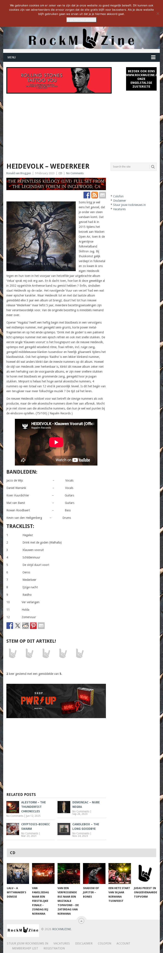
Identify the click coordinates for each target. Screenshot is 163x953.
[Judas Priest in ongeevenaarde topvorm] (145, 873)
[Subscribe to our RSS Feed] (94, 195)
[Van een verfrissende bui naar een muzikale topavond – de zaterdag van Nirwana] (69, 873)
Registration (54, 948)
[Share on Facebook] (9, 625)
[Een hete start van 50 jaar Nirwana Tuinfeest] (119, 873)
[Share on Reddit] (25, 625)
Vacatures (119, 209)
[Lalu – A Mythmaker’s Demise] (18, 873)
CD (60, 173)
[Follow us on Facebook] (86, 195)
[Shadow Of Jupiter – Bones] (94, 873)
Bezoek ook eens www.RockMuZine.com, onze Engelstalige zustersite (141, 78)
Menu (11, 57)
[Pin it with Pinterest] (33, 625)
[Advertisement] (81, 125)
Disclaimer (119, 200)
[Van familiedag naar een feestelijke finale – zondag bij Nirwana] (43, 873)
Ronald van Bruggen (18, 173)
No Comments (75, 173)
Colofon (118, 196)
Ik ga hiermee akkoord (81, 20)
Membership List (25, 948)
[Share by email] (41, 625)
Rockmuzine (61, 929)
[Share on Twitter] (17, 625)
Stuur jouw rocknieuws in (129, 205)
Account (123, 943)
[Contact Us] (102, 195)
